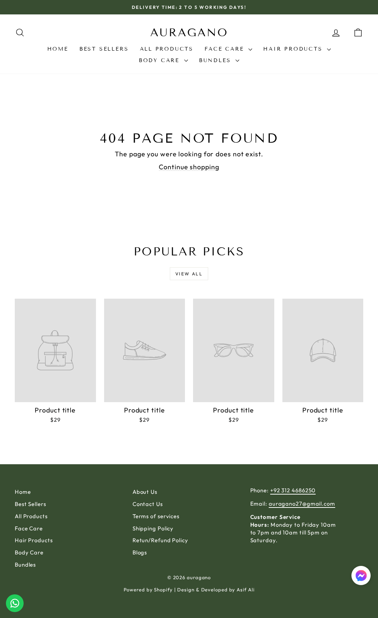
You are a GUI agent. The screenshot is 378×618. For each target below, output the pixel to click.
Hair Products (294, 49)
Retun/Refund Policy (160, 540)
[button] (361, 576)
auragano (189, 32)
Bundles (216, 60)
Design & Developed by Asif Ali (215, 589)
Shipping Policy (153, 528)
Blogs (140, 552)
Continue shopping (189, 167)
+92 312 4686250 (293, 490)
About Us (145, 491)
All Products (167, 49)
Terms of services (156, 516)
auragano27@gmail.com (302, 503)
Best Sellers (104, 49)
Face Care (226, 49)
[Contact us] (15, 603)
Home (57, 49)
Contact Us (148, 503)
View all (189, 273)
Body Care (160, 60)
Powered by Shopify (148, 589)
